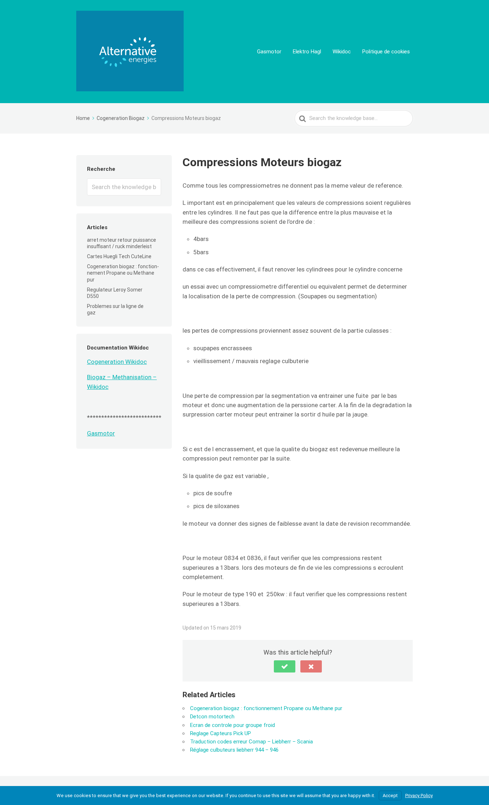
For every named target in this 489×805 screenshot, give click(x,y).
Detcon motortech (212, 716)
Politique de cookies (386, 51)
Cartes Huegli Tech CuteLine (119, 256)
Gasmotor (269, 51)
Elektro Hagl (307, 51)
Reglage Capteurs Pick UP (220, 733)
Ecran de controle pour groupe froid (232, 725)
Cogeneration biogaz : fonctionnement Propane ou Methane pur (123, 273)
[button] (284, 666)
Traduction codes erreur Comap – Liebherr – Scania (251, 741)
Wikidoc (342, 51)
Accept (390, 795)
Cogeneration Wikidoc (117, 361)
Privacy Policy (419, 795)
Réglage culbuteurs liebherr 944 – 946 (234, 750)
